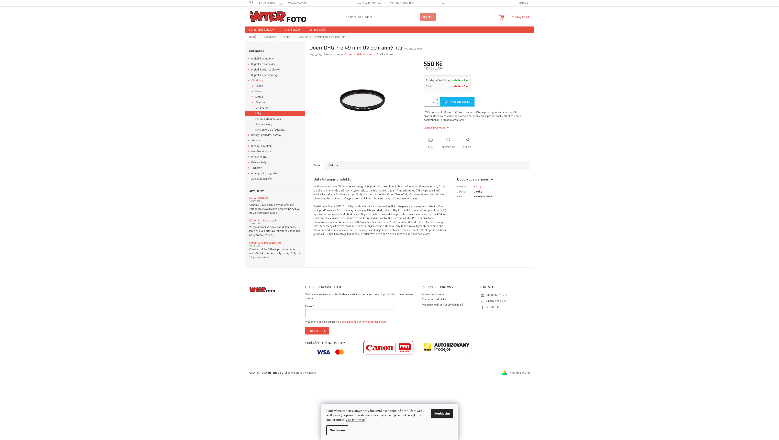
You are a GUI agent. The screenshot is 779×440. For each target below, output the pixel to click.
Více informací (355, 420)
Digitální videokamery (264, 75)
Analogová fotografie (264, 173)
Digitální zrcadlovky (263, 64)
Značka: (384, 54)
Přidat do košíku (460, 101)
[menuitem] (261, 29)
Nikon (258, 91)
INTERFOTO (493, 307)
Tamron (260, 102)
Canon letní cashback (263, 220)
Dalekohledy (258, 162)
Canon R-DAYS (258, 198)
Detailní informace (435, 128)
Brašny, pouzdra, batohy (266, 135)
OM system (262, 108)
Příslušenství (259, 157)
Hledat (428, 17)
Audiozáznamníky (261, 179)
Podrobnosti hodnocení (358, 54)
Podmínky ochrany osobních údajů (442, 305)
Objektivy (257, 80)
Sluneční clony (264, 124)
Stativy (255, 141)
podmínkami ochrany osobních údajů (364, 322)
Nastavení (337, 430)
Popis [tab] (316, 165)
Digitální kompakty (262, 59)
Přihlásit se (317, 330)
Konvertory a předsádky (270, 130)
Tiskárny (256, 168)
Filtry (258, 113)
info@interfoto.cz (497, 295)
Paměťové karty (261, 152)
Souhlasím (442, 413)
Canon (259, 86)
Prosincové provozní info (265, 242)
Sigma (259, 97)
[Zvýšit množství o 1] (438, 99)
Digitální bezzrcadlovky (265, 70)
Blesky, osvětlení (261, 146)
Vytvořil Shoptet (520, 373)
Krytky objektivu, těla (268, 119)
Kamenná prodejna (369, 3)
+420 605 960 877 (496, 301)
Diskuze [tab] (333, 165)
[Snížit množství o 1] (438, 104)
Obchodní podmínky (401, 3)
